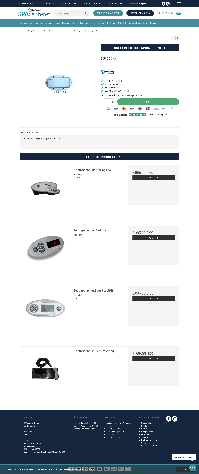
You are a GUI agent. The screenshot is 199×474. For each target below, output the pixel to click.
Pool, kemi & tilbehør (106, 22)
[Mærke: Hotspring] (107, 72)
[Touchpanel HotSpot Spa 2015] (45, 311)
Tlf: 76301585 (28, 440)
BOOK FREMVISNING (140, 13)
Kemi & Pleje (77, 22)
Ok (186, 469)
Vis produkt (153, 177)
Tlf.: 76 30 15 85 (165, 13)
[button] (173, 38)
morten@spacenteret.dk (33, 446)
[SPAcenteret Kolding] (34, 12)
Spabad (48, 22)
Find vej (126, 90)
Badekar (38, 22)
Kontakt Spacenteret (138, 22)
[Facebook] (163, 4)
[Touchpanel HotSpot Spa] (45, 251)
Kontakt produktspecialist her (130, 95)
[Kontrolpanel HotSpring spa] (45, 191)
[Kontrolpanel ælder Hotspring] (45, 372)
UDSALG (122, 22)
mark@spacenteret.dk (32, 443)
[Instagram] (168, 4)
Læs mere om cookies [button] (83, 469)
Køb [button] (148, 101)
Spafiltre (90, 22)
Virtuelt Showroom (108, 13)
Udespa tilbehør (62, 22)
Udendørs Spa (26, 22)
